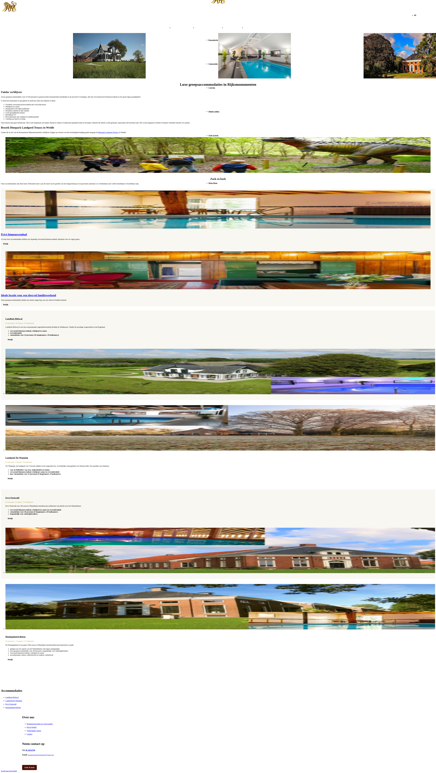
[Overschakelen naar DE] (415, 15)
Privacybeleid (31, 727)
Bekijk (5, 244)
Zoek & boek (29, 767)
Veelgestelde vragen (34, 731)
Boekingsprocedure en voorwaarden (40, 724)
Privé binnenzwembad (14, 234)
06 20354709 (30, 750)
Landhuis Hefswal (183, 27)
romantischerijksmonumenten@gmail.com (41, 755)
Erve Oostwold (234, 27)
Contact (29, 734)
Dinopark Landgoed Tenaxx (108, 132)
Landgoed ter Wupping (209, 27)
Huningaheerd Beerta (257, 27)
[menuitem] (220, 88)
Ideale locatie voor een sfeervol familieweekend (28, 295)
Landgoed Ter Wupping (16, 458)
